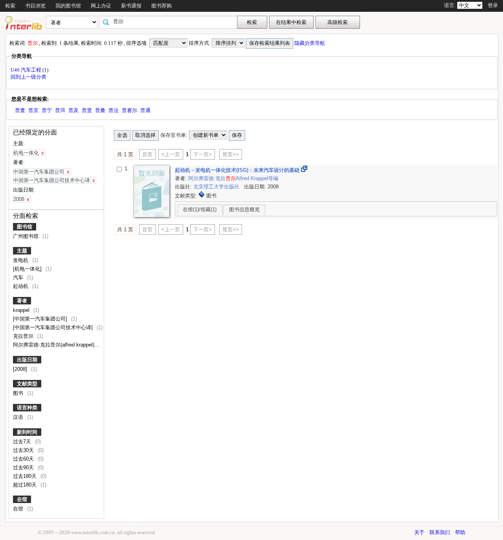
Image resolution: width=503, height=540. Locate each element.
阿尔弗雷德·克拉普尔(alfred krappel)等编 (59, 345)
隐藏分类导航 (310, 43)
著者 (22, 301)
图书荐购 (161, 6)
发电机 (21, 260)
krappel (22, 310)
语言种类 (27, 408)
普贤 (87, 110)
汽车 (19, 277)
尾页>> (230, 154)
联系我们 (440, 532)
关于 (419, 532)
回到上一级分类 (28, 77)
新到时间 (27, 432)
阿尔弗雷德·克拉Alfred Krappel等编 (233, 178)
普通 (145, 110)
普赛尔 (129, 110)
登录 (493, 5)
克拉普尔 (24, 336)
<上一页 (171, 154)
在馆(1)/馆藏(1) (200, 209)
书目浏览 (35, 6)
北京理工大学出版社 (217, 187)
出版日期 (27, 360)
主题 (22, 251)
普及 (73, 110)
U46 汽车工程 (26, 70)
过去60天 (24, 459)
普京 (33, 110)
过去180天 (25, 476)
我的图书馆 (68, 6)
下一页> (202, 154)
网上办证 (101, 6)
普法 (113, 110)
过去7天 (23, 441)
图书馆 (24, 227)
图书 (19, 393)
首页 (147, 154)
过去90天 (24, 467)
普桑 (100, 110)
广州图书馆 (26, 236)
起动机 (21, 286)
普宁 (47, 110)
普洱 (60, 110)
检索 (10, 6)
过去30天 (24, 450)
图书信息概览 (244, 209)
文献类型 (27, 384)
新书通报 (131, 6)
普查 (20, 110)
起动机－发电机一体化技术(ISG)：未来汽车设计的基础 (238, 170)
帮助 (460, 532)
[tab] (199, 210)
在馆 (22, 499)
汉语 (19, 417)
